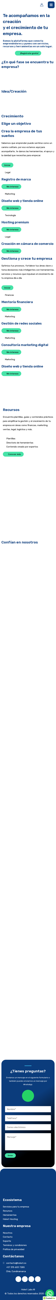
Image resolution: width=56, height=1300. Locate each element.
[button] (28, 1051)
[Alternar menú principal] (51, 4)
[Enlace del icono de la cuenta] (42, 5)
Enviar (10, 1155)
